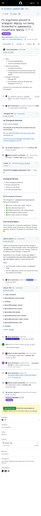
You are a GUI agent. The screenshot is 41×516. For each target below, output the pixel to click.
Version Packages (14, 397)
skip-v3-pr (30, 280)
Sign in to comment (31, 411)
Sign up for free (9, 408)
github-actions (8, 238)
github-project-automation (17, 155)
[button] (37, 49)
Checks (31, 44)
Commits (21, 44)
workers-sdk (18, 9)
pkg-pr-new (8, 288)
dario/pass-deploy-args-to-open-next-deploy (17, 39)
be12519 (37, 96)
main (3, 39)
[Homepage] (20, 3)
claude (6, 163)
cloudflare (8, 9)
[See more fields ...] (37, 443)
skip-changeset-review (12, 339)
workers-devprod (13, 147)
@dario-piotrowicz (20, 170)
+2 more (36, 445)
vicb (6, 344)
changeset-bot (8, 113)
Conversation (9, 44)
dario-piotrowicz (7, 37)
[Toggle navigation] (3, 3)
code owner (14, 108)
